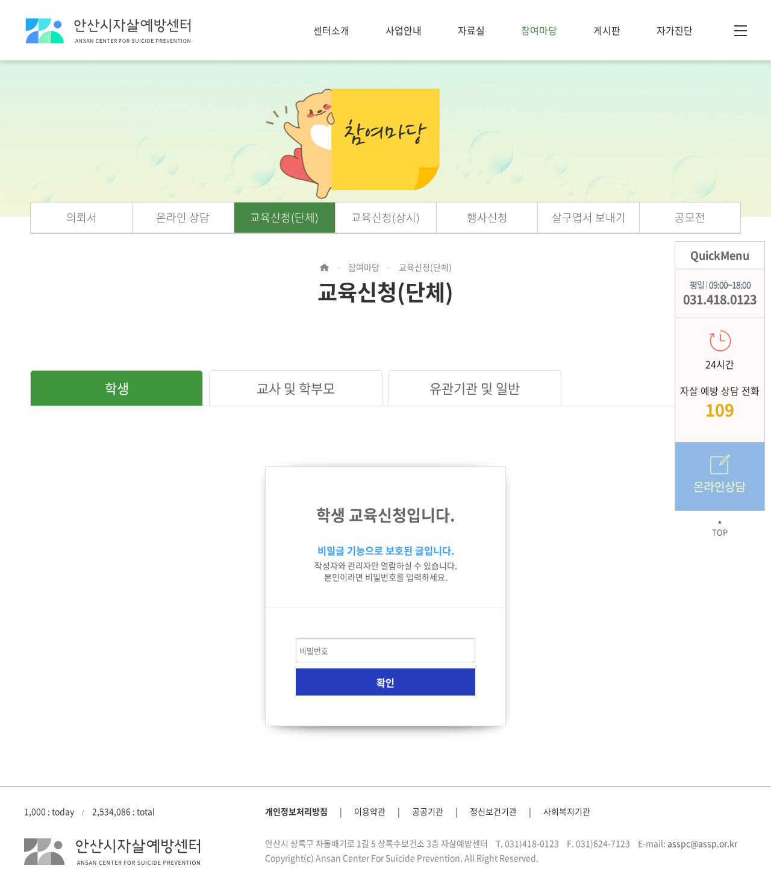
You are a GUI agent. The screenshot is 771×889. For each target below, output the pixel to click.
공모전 (690, 217)
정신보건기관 (493, 811)
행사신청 (487, 217)
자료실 (471, 30)
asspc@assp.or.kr (702, 843)
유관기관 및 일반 (474, 388)
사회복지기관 (566, 811)
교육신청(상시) (385, 217)
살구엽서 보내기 (589, 217)
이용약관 (370, 811)
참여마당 (539, 30)
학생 (117, 388)
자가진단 (675, 30)
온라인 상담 (183, 217)
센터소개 (331, 30)
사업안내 (404, 30)
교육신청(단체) (284, 217)
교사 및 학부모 (296, 388)
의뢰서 (81, 217)
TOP (720, 528)
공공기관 (427, 811)
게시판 (606, 30)
